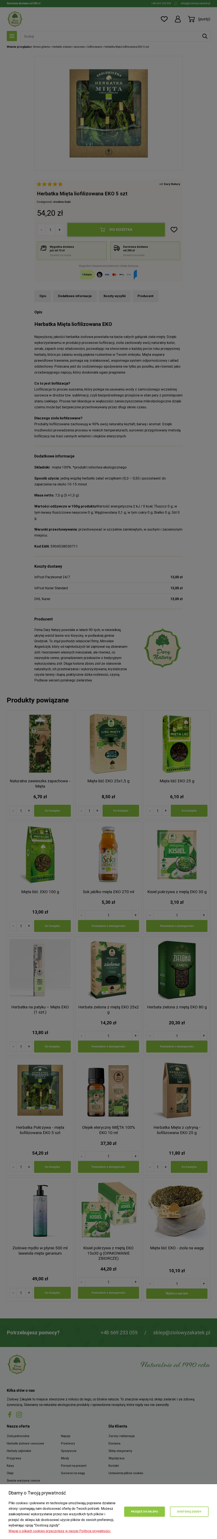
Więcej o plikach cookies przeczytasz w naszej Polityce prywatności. (59, 1531)
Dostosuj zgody (189, 1511)
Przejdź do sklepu (144, 1511)
